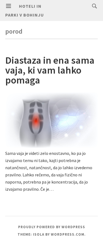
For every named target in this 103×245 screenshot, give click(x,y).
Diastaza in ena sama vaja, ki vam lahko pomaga (49, 70)
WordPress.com (67, 234)
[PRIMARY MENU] (8, 6)
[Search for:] (93, 6)
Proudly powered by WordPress (51, 227)
